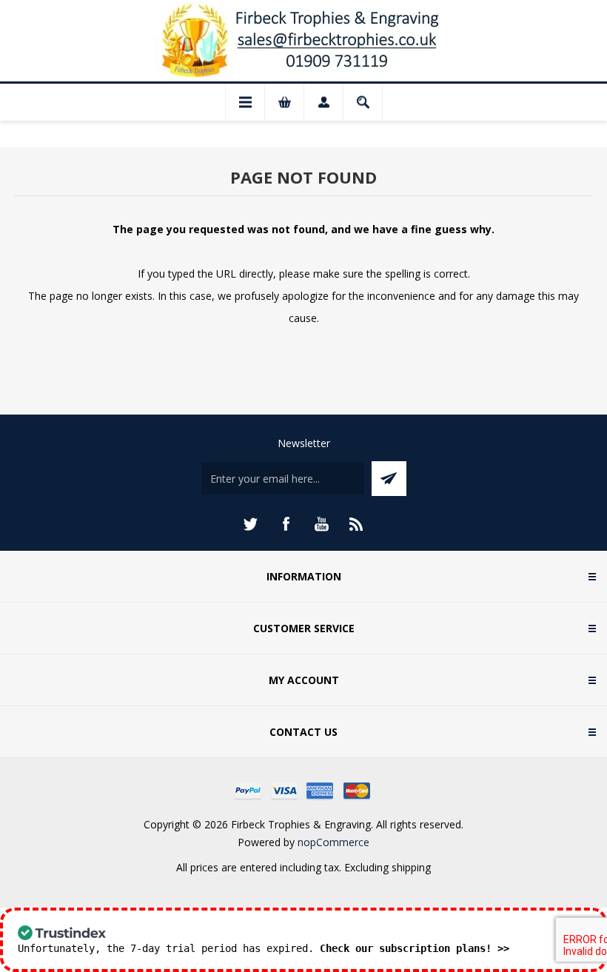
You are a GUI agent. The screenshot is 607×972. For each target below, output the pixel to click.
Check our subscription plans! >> (414, 948)
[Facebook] (286, 524)
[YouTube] (321, 524)
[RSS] (357, 524)
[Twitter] (250, 524)
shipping (411, 867)
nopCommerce (333, 842)
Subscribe (389, 478)
